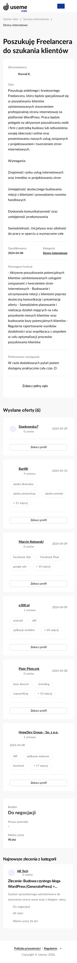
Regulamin (50, 948)
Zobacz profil (39, 447)
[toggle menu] (70, 6)
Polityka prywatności (27, 948)
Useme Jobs (10, 19)
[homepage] (13, 6)
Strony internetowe (15, 25)
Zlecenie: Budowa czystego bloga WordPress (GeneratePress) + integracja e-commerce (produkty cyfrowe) (34, 884)
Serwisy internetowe (36, 19)
